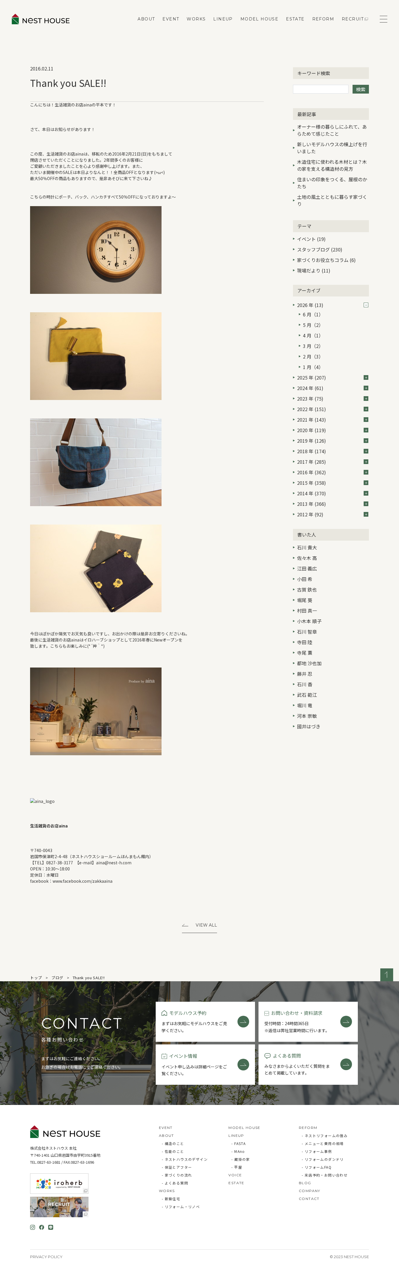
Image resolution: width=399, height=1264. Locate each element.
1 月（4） (313, 366)
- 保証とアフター (177, 1167)
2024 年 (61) (310, 388)
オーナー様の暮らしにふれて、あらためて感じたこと (332, 130)
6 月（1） (313, 314)
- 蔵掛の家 (240, 1159)
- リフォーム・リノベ (181, 1206)
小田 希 (304, 578)
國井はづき (308, 726)
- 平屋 (236, 1167)
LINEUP (223, 19)
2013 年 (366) (311, 503)
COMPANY (309, 1191)
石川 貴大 (307, 547)
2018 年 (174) (311, 451)
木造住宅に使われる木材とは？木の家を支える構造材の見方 (332, 165)
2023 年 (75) (310, 398)
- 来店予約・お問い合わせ (325, 1174)
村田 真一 (307, 610)
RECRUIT (353, 19)
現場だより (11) (313, 270)
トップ (36, 977)
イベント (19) (311, 238)
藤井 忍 (304, 673)
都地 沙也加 (309, 663)
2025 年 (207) (311, 377)
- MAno (238, 1151)
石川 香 (304, 684)
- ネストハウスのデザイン (185, 1159)
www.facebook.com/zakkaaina (82, 881)
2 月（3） (313, 356)
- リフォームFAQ (317, 1167)
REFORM (323, 19)
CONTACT (309, 1198)
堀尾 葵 (304, 599)
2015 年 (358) (311, 482)
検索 (360, 89)
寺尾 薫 (304, 652)
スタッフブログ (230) (319, 249)
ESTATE (295, 19)
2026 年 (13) (310, 304)
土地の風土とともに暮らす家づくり (332, 200)
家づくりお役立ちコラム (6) (326, 259)
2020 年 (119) (311, 430)
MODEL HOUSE (259, 19)
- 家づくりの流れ (177, 1174)
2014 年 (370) (311, 493)
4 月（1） (313, 335)
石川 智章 (307, 631)
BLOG (305, 1183)
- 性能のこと (173, 1151)
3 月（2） (313, 345)
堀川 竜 (304, 705)
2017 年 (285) (311, 461)
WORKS (196, 19)
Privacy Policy (46, 1256)
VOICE (235, 1175)
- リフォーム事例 (317, 1151)
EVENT (170, 19)
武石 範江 (307, 694)
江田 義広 (307, 568)
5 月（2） (313, 324)
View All (206, 925)
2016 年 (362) (311, 472)
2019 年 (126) (311, 440)
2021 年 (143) (311, 419)
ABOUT (146, 19)
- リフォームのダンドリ (323, 1159)
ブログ (57, 977)
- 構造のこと (173, 1143)
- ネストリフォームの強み (325, 1135)
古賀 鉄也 (307, 589)
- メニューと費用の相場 (323, 1143)
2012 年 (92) (310, 514)
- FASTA (238, 1143)
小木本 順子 (309, 621)
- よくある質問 (175, 1182)
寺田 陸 (304, 642)
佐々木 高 (307, 557)
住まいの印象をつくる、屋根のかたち (332, 183)
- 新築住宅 (171, 1198)
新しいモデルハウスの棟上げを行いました (332, 148)
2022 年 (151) (311, 409)
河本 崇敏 (307, 715)
